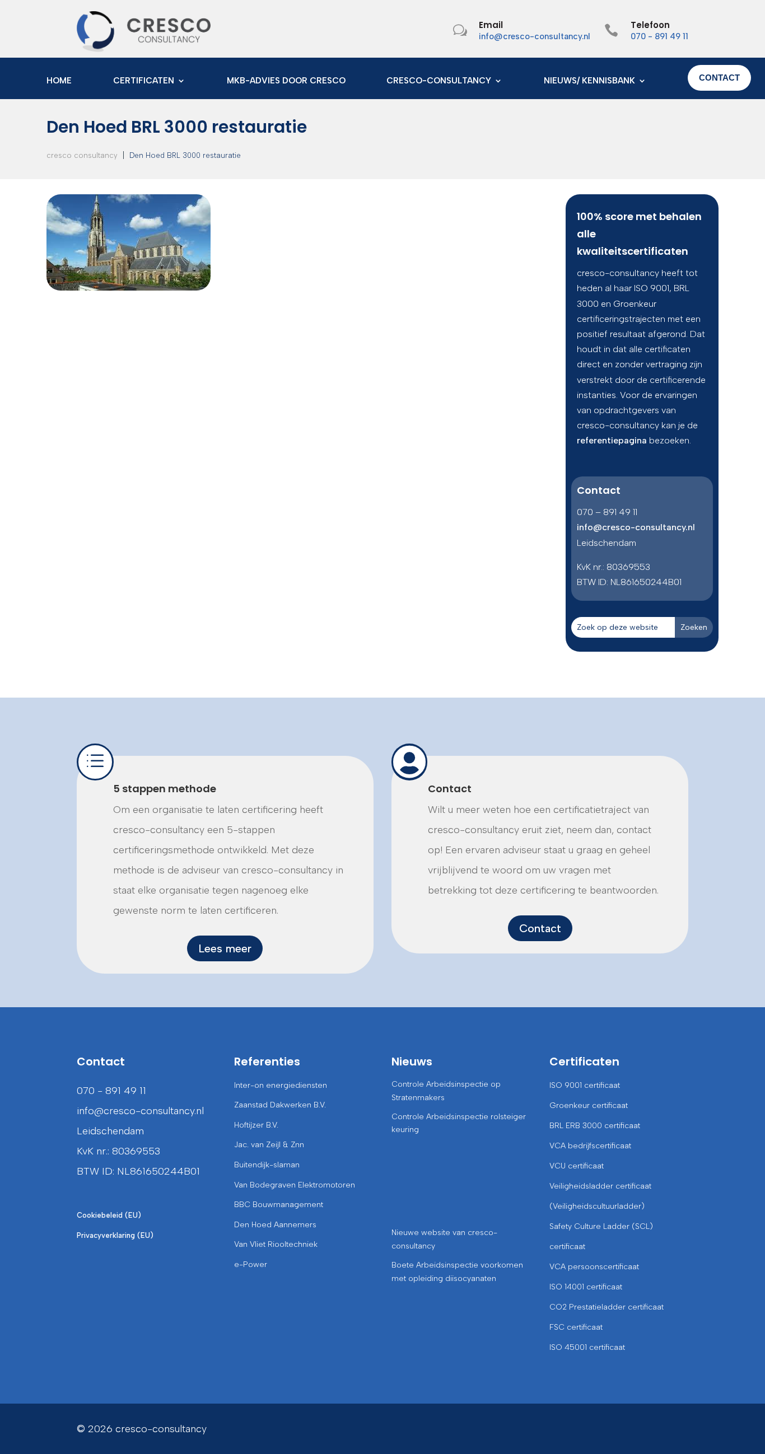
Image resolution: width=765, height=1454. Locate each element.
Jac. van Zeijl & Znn (269, 1144)
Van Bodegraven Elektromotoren (294, 1185)
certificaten (143, 81)
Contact (450, 789)
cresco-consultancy (438, 81)
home (59, 81)
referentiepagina (612, 440)
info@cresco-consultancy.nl (534, 36)
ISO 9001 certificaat (584, 1085)
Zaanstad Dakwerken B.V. (280, 1105)
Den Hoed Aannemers (275, 1224)
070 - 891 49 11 (659, 36)
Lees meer (224, 948)
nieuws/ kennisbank (589, 81)
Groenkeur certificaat (588, 1105)
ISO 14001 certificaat (585, 1287)
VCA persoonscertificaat (594, 1266)
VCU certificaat (576, 1166)
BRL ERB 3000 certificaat (594, 1125)
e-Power (250, 1264)
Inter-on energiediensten (280, 1085)
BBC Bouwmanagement (278, 1204)
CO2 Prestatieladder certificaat (606, 1307)
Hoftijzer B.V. (256, 1125)
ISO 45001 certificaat (587, 1347)
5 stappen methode (164, 789)
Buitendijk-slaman (267, 1165)
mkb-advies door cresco (286, 81)
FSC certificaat (576, 1327)
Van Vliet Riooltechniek (276, 1244)
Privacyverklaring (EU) (115, 1235)
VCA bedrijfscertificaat (590, 1146)
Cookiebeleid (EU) (109, 1215)
